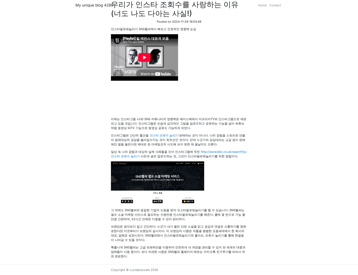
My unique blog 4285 (94, 5)
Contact (275, 5)
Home (262, 5)
